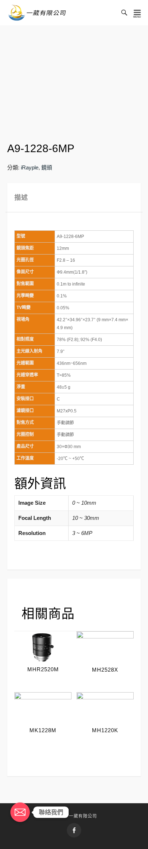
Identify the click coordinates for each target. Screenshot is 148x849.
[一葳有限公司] (37, 13)
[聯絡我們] (20, 812)
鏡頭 (46, 167)
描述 (21, 197)
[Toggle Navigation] (137, 12)
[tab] (74, 198)
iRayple (29, 167)
